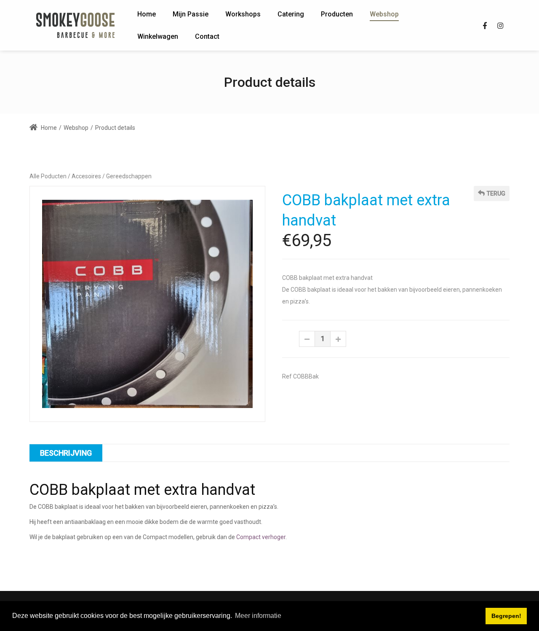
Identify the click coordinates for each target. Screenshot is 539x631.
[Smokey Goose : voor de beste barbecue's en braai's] (75, 25)
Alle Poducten (48, 176)
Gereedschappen (129, 176)
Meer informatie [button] (258, 615)
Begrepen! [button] (506, 615)
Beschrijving (66, 452)
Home (48, 127)
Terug (496, 193)
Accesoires (86, 176)
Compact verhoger (261, 537)
